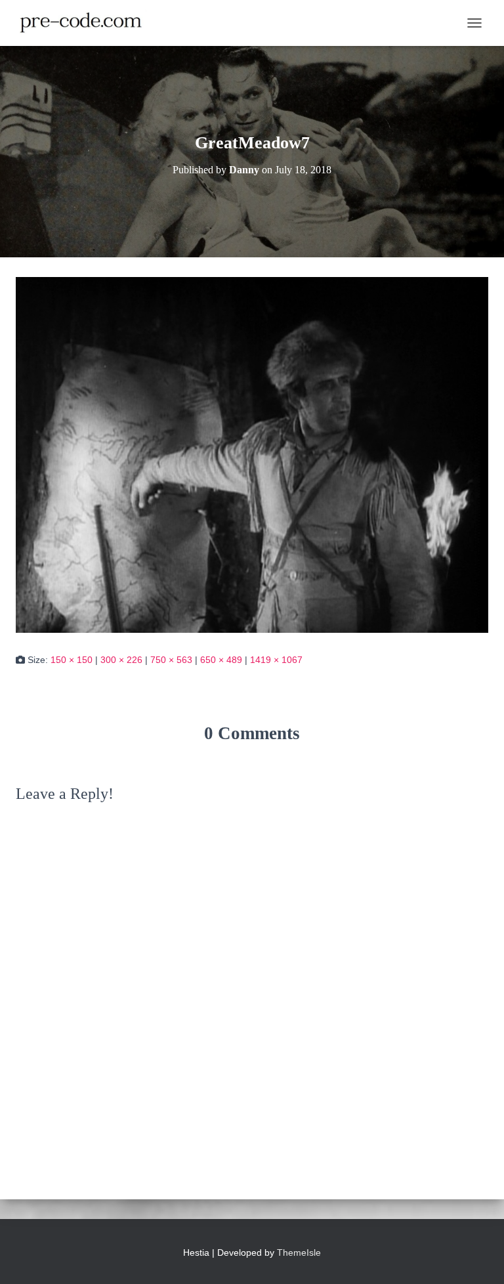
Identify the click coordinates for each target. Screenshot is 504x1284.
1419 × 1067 (276, 659)
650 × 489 (221, 659)
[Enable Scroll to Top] (478, 1257)
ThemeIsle (299, 1252)
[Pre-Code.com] (86, 23)
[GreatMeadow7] (252, 454)
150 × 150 (72, 659)
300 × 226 (121, 659)
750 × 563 (171, 659)
